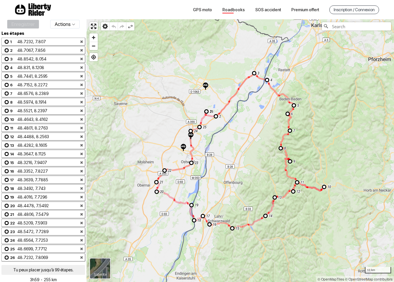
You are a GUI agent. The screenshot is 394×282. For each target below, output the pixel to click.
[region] (240, 150)
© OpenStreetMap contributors (369, 279)
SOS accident (268, 9)
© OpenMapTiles (331, 279)
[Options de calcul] (105, 26)
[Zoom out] (93, 46)
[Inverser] (130, 26)
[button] (43, 41)
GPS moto (202, 9)
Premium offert (305, 9)
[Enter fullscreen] (93, 26)
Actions (63, 24)
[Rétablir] (122, 26)
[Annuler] (113, 26)
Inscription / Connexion (354, 9)
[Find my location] (93, 57)
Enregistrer (23, 24)
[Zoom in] (93, 37)
